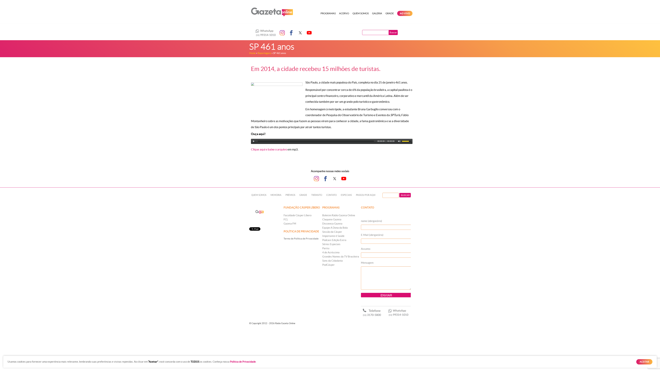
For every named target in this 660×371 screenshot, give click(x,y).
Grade (390, 13)
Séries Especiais (331, 244)
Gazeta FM (290, 223)
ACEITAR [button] (644, 362)
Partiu (325, 248)
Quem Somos (361, 13)
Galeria (377, 13)
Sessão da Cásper (332, 231)
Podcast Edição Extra (334, 240)
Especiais (346, 195)
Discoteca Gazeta (332, 223)
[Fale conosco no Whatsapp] (265, 33)
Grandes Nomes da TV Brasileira (340, 256)
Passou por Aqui (365, 195)
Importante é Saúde (333, 235)
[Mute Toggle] (399, 141)
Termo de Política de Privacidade (301, 238)
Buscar (393, 32)
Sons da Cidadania (332, 260)
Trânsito (316, 195)
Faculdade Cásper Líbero (297, 215)
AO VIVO (405, 13)
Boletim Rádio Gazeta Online (338, 215)
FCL (286, 219)
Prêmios (290, 195)
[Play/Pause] (253, 141)
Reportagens (264, 53)
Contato (331, 195)
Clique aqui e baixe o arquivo (269, 149)
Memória (276, 195)
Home (252, 53)
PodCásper (328, 264)
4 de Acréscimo (330, 252)
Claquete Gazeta (331, 219)
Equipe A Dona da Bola (335, 227)
